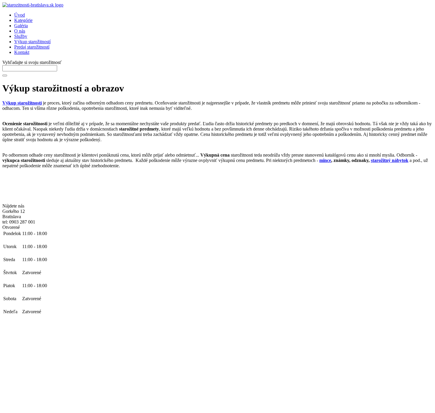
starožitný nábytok (389, 160)
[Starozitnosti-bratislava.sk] (32, 4)
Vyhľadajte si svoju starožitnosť (32, 62)
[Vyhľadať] (4, 75)
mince (325, 160)
